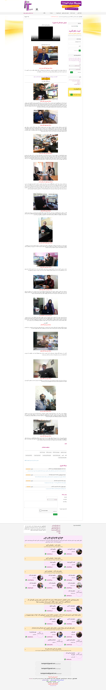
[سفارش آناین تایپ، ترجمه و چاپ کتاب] (45, 79)
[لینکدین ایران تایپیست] (41, 534)
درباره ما (51, 13)
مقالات (44, 13)
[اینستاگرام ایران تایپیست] (45, 534)
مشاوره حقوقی (50, 682)
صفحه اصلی (80, 13)
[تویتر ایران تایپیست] (43, 534)
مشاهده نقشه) (31, 678)
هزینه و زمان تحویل (65, 13)
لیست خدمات (72, 13)
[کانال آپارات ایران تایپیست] (39, 534)
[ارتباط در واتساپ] (65, 554)
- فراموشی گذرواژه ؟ (76, 50)
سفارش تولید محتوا (55, 682)
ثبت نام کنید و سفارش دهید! (28, 13)
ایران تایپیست (58, 13)
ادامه (66, 443)
